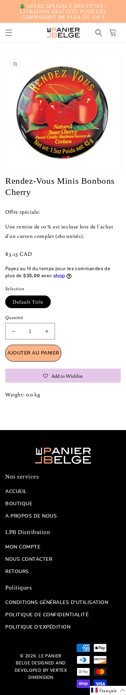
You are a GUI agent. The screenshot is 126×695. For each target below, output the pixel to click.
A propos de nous (31, 516)
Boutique (18, 503)
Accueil (16, 491)
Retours (17, 571)
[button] (8, 32)
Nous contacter (28, 559)
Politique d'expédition (37, 627)
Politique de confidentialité (47, 614)
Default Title (28, 302)
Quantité (14, 317)
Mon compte (22, 547)
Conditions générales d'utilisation (56, 602)
